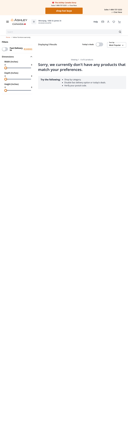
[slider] (5, 68)
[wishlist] (113, 21)
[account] (108, 21)
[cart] (119, 21)
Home (8, 37)
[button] (17, 56)
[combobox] (64, 31)
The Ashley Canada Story (65, 2)
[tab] (17, 56)
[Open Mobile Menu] (7, 21)
